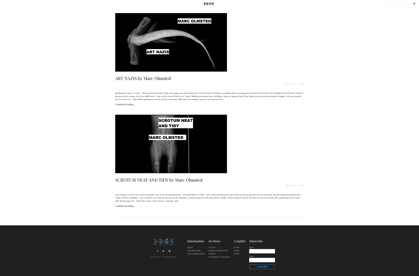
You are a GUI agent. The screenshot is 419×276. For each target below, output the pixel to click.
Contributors (194, 250)
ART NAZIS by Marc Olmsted (143, 78)
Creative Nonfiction (218, 250)
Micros (212, 254)
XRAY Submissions (196, 254)
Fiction (212, 247)
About (190, 247)
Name (251, 247)
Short (237, 254)
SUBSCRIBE (262, 267)
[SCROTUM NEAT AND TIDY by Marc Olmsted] (171, 144)
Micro (237, 247)
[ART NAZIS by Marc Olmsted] (171, 42)
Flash (236, 250)
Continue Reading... (125, 104)
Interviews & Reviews (219, 257)
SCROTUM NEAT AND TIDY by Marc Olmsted (158, 180)
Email (251, 256)
